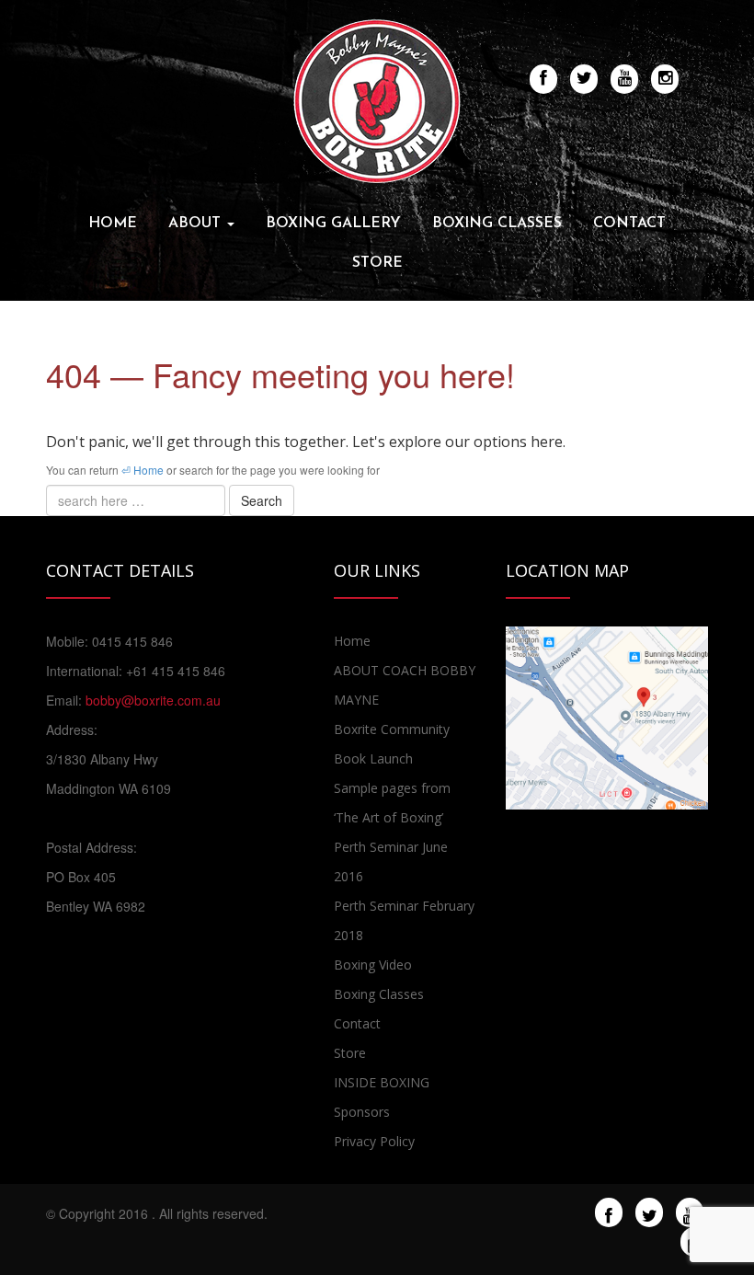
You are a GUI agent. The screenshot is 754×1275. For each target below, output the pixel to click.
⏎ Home (142, 469)
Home (112, 223)
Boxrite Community (392, 729)
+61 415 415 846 (175, 670)
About (196, 223)
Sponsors (362, 1111)
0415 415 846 (132, 641)
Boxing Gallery (333, 223)
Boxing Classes (497, 223)
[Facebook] (608, 1213)
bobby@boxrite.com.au (153, 700)
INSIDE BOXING (381, 1082)
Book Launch (373, 758)
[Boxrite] (377, 99)
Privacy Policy (374, 1141)
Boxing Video (373, 964)
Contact (629, 223)
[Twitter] (649, 1213)
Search (261, 500)
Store (377, 263)
